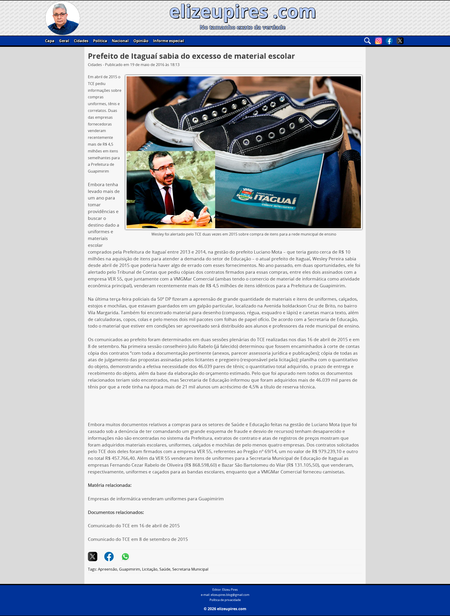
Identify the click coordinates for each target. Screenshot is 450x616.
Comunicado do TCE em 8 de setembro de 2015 (138, 539)
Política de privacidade (225, 600)
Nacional (120, 40)
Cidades (81, 40)
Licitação (150, 569)
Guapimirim (129, 569)
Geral (64, 40)
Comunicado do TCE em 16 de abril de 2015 (134, 526)
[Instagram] (378, 40)
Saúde (164, 569)
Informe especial (168, 40)
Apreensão (107, 569)
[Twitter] (400, 40)
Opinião (140, 40)
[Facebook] (389, 40)
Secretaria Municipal (190, 569)
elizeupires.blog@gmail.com (230, 595)
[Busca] (367, 40)
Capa (49, 40)
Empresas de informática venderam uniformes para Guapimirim (156, 499)
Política (100, 40)
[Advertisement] (225, 407)
